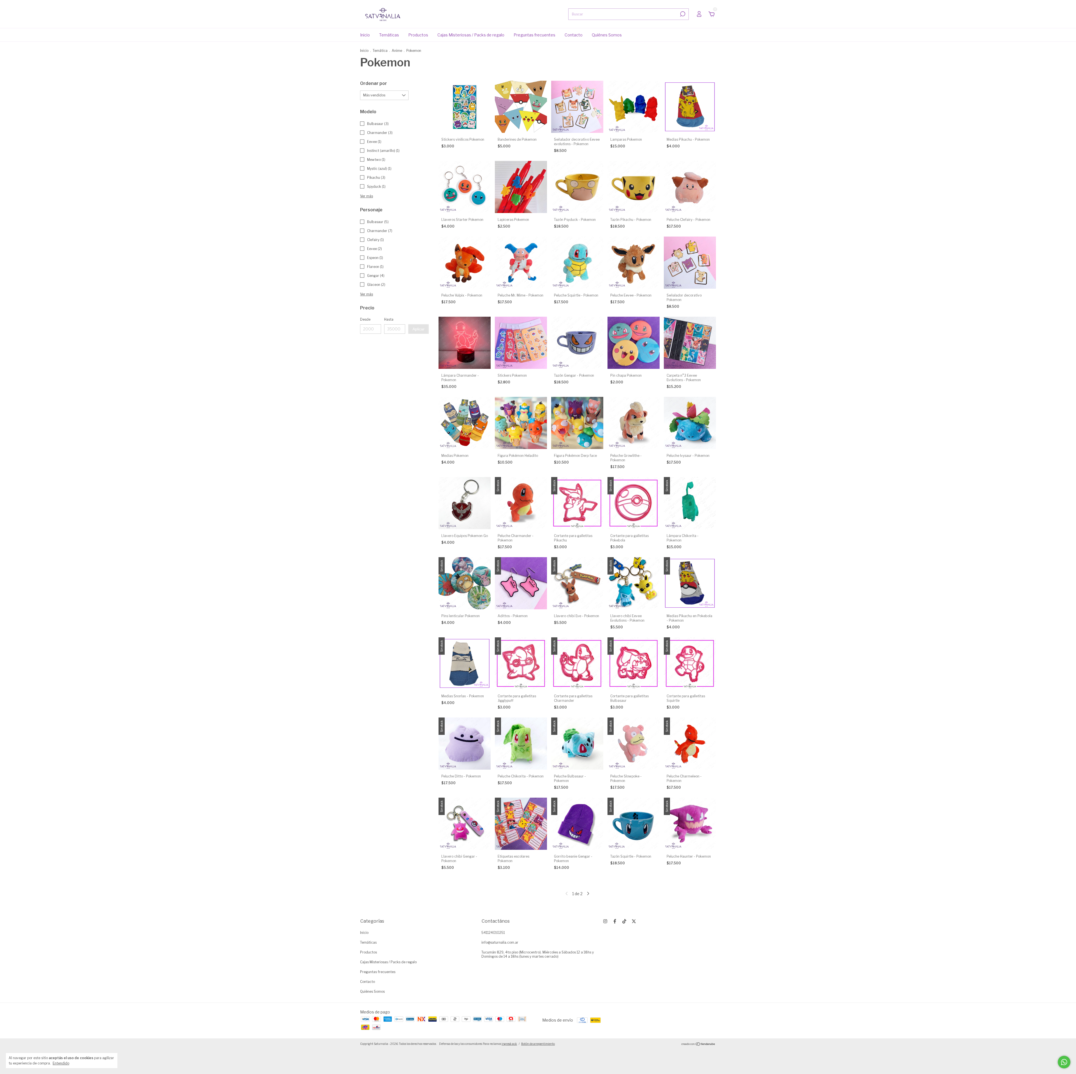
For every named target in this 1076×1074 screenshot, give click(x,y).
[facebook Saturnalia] (615, 921)
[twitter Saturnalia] (634, 921)
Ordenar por (373, 83)
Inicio (365, 35)
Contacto (574, 35)
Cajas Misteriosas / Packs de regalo (470, 35)
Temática (380, 50)
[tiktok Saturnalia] (624, 921)
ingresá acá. (509, 1043)
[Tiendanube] (698, 1044)
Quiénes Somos (607, 35)
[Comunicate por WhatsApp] (1064, 1062)
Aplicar (418, 329)
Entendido (61, 1063)
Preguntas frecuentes (534, 35)
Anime (397, 50)
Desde (365, 319)
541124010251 (493, 933)
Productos (418, 35)
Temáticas (389, 35)
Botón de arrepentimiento (538, 1043)
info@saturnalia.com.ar (499, 942)
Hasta (388, 319)
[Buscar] (682, 14)
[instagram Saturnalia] (605, 921)
